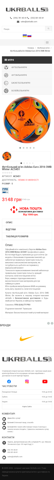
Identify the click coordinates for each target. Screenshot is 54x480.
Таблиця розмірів (17, 236)
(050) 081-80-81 (37, 18)
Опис (9, 222)
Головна (31, 48)
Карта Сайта (27, 407)
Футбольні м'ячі (43, 48)
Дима (9, 418)
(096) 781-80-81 (20, 18)
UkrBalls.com (35, 468)
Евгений (10, 422)
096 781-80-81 (12, 450)
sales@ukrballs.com (29, 22)
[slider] (7, 173)
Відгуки (11, 229)
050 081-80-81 (12, 452)
